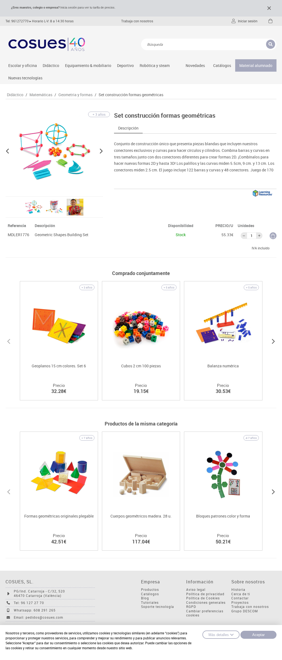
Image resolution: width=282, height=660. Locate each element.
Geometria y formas (75, 94)
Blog (145, 598)
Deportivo (125, 65)
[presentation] (8, 340)
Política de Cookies (203, 598)
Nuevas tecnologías (25, 77)
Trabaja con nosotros (137, 21)
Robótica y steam (155, 65)
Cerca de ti (240, 594)
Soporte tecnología (157, 607)
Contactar (240, 598)
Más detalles (218, 635)
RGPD (191, 607)
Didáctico (51, 65)
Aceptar (258, 635)
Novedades (195, 65)
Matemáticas (40, 94)
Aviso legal (195, 590)
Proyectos (240, 602)
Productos (150, 590)
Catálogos (222, 65)
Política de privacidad (205, 594)
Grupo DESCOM (244, 611)
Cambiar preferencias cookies (204, 613)
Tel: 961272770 (17, 21)
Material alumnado (255, 65)
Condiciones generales (206, 602)
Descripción (128, 128)
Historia (238, 590)
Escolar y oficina (22, 65)
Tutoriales (150, 602)
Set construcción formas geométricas (131, 94)
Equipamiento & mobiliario (88, 65)
